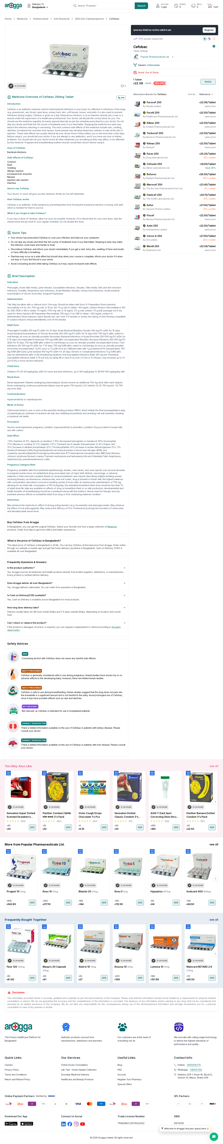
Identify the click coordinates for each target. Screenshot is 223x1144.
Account (122, 1074)
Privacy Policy (12, 1069)
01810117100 (196, 1069)
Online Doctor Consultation (74, 1065)
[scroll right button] (215, 802)
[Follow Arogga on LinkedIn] (63, 1124)
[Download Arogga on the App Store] (26, 1124)
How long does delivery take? (23, 607)
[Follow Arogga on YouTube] (82, 1124)
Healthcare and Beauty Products (77, 1079)
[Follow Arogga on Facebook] (70, 1124)
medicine (112, 526)
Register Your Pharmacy (130, 1079)
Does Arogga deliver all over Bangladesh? (29, 583)
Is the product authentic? (20, 567)
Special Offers (125, 1084)
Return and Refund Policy (17, 1079)
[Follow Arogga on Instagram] (76, 1124)
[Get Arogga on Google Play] (11, 1124)
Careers (9, 1065)
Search (141, 5)
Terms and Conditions (16, 1074)
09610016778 (194, 1065)
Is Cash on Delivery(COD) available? (26, 595)
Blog (120, 1065)
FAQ (120, 1069)
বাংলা (122, 97)
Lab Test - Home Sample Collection (78, 1069)
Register (209, 30)
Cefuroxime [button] (153, 65)
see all (213, 766)
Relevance (204, 94)
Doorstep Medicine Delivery (75, 1074)
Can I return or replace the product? (26, 622)
